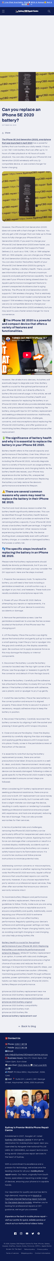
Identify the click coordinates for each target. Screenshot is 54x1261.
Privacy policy (42, 1249)
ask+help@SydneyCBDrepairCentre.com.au (26, 1055)
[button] (3, 11)
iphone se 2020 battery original (17, 1002)
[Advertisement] (27, 44)
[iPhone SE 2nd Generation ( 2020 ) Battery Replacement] (27, 196)
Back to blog (28, 1026)
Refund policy (29, 1249)
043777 (21, 1048)
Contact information (42, 1253)
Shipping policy (27, 1253)
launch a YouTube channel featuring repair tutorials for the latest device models (25, 1199)
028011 (21, 1044)
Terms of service (12, 1253)
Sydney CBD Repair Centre (18, 1140)
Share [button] (7, 133)
